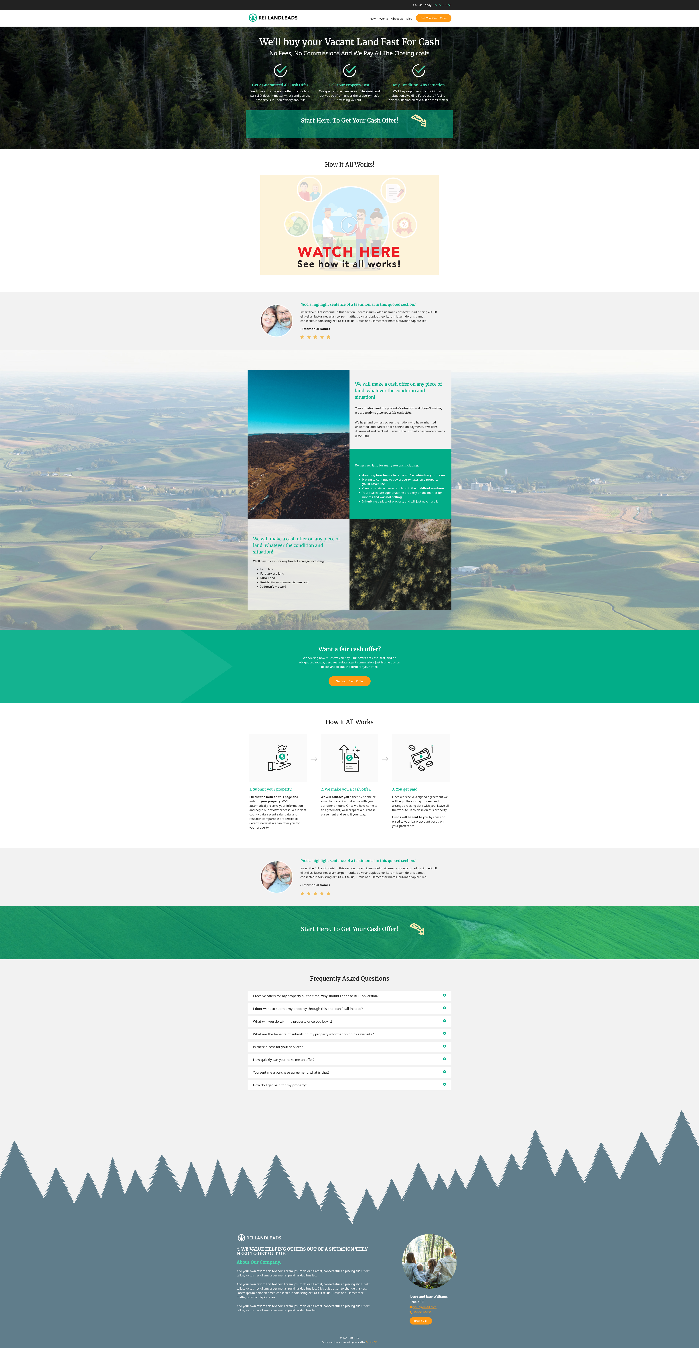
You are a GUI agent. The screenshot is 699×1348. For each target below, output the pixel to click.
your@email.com (425, 1307)
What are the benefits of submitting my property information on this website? (313, 1034)
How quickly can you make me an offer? (283, 1059)
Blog (409, 18)
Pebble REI (371, 1342)
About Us (397, 18)
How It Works (379, 18)
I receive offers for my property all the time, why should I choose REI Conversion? (315, 996)
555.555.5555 (442, 5)
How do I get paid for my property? (280, 1085)
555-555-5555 (422, 1312)
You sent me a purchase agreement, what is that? (291, 1072)
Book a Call (420, 1321)
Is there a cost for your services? (278, 1047)
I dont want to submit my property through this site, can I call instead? (308, 1008)
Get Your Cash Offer (433, 18)
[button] (349, 225)
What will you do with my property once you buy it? (292, 1021)
